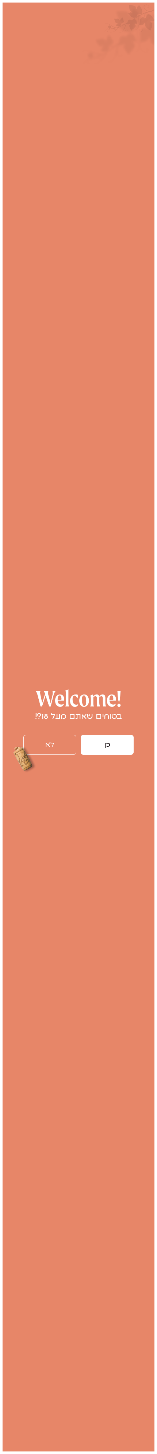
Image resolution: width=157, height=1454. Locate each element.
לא (49, 744)
